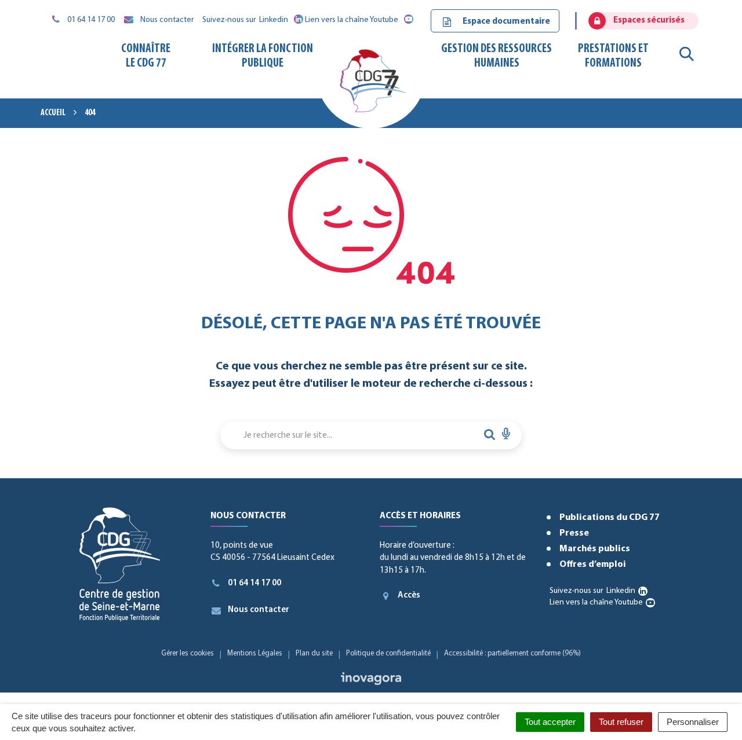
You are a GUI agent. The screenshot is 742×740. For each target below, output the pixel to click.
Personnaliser (693, 722)
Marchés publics (594, 549)
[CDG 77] (370, 85)
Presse (574, 533)
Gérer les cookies (187, 653)
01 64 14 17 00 (254, 583)
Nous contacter (258, 610)
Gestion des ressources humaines (496, 56)
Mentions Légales (254, 653)
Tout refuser (621, 722)
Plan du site (314, 653)
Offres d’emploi (592, 564)
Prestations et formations (613, 56)
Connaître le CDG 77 (145, 56)
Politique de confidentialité (388, 653)
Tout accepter (550, 722)
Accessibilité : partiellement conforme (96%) (512, 653)
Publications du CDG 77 (609, 517)
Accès (409, 595)
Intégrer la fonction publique (262, 56)
